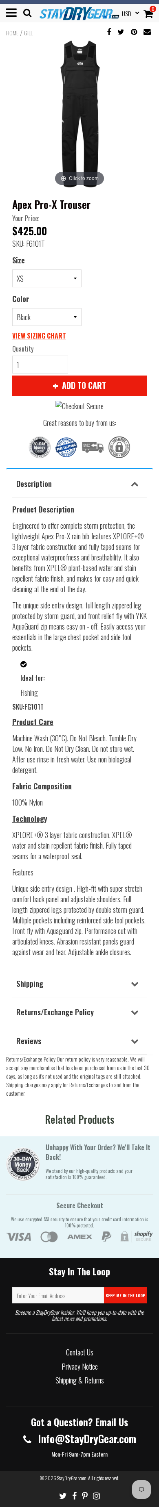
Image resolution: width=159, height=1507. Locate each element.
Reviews (28, 1040)
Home (12, 33)
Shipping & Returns (79, 1380)
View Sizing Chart (39, 336)
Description (34, 483)
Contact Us (79, 1352)
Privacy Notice (80, 1366)
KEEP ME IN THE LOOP (126, 1295)
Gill (28, 33)
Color (20, 298)
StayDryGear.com (71, 1477)
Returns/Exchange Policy (55, 1011)
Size (18, 260)
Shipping (29, 983)
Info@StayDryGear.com (85, 1438)
